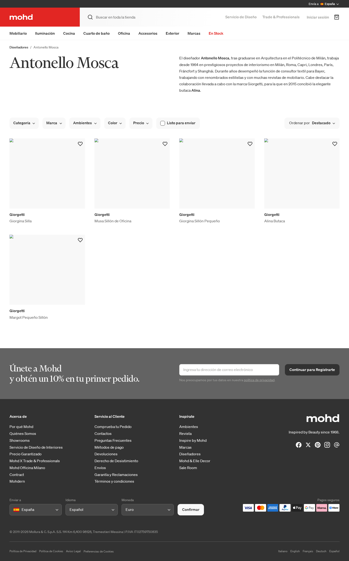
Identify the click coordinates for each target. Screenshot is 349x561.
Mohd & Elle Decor (194, 461)
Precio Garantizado (25, 454)
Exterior (172, 33)
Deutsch (321, 551)
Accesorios (147, 33)
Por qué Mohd (21, 426)
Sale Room (188, 468)
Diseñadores (18, 47)
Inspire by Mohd (193, 440)
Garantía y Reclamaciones (116, 474)
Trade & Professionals (281, 16)
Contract (16, 474)
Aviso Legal (73, 551)
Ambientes (188, 426)
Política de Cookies (51, 551)
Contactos (103, 433)
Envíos (100, 468)
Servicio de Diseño (241, 16)
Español (334, 551)
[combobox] (14, 509)
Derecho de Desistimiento (116, 461)
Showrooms (19, 440)
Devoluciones (106, 454)
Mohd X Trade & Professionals (34, 461)
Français (308, 551)
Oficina (124, 33)
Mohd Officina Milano (27, 468)
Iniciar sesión (318, 17)
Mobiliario (18, 33)
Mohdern (17, 481)
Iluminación (45, 33)
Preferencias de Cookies (99, 551)
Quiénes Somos (22, 433)
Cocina (69, 33)
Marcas (194, 33)
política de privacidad (259, 380)
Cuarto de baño (96, 33)
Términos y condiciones (114, 481)
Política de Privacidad (22, 551)
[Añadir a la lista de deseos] (80, 143)
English (295, 551)
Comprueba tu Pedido (113, 426)
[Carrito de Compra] (337, 17)
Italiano (283, 551)
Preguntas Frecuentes (113, 440)
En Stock (216, 33)
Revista (185, 433)
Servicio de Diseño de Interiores (36, 447)
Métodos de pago (109, 447)
